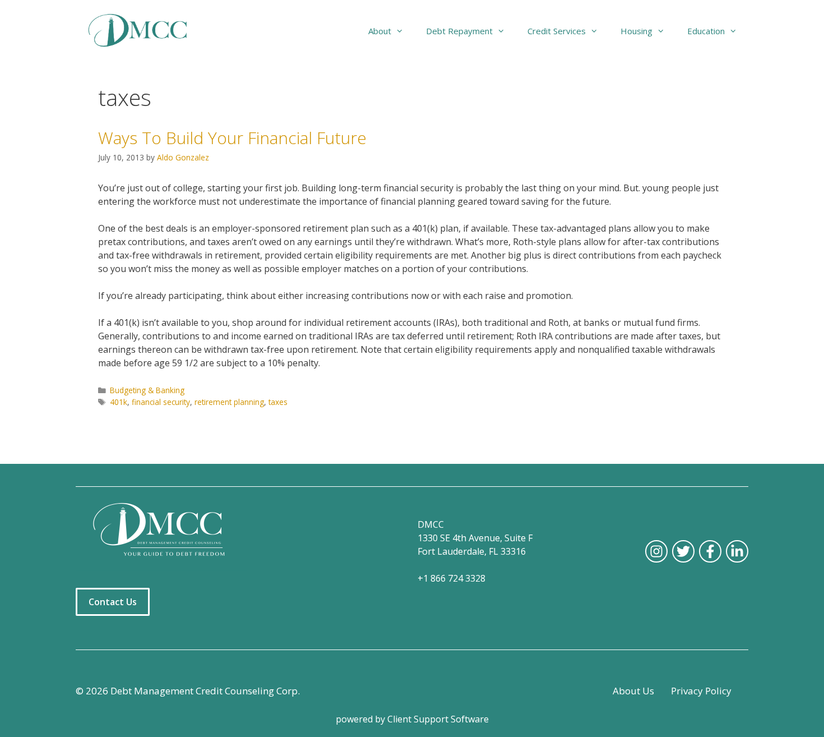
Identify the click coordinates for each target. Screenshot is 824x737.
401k (118, 402)
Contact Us (113, 602)
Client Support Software (438, 719)
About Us (633, 690)
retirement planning (229, 402)
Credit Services (556, 30)
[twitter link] (683, 551)
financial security (161, 402)
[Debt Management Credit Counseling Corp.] (144, 31)
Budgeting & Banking (147, 390)
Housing (636, 30)
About (379, 30)
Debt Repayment (459, 30)
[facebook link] (710, 551)
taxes (278, 402)
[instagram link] (656, 551)
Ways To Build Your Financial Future (232, 137)
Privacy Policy (701, 690)
